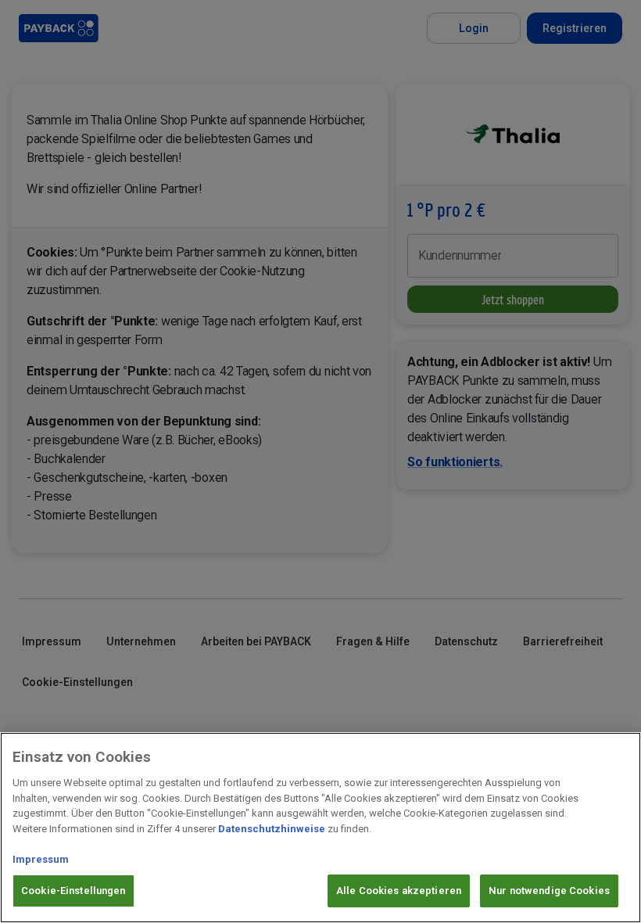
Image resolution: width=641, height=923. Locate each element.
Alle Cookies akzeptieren (398, 890)
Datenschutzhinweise (271, 829)
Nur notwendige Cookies (549, 890)
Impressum (41, 859)
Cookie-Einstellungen (73, 890)
